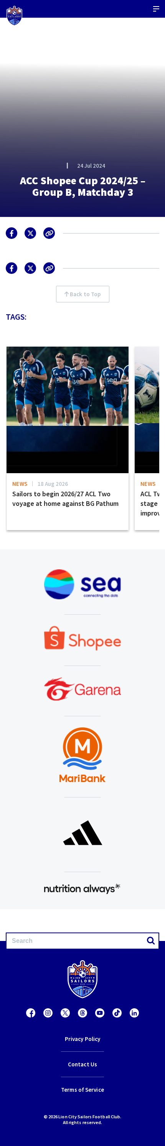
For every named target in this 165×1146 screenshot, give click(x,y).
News (19, 483)
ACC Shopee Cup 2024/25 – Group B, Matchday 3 (82, 186)
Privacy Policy (82, 1039)
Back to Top (85, 294)
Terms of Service (82, 1089)
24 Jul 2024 (91, 165)
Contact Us (82, 1064)
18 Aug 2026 (53, 483)
